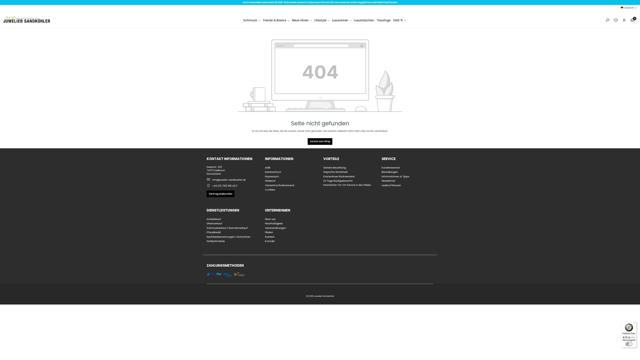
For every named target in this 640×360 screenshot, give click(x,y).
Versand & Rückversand (279, 185)
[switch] (629, 344)
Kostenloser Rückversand (338, 176)
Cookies (270, 189)
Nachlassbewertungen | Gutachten (228, 236)
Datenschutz (273, 172)
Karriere (269, 236)
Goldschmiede (216, 241)
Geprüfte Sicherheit (335, 172)
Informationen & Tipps (395, 176)
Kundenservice (391, 167)
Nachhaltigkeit (274, 223)
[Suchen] (607, 20)
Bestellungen (390, 172)
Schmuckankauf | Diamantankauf (227, 228)
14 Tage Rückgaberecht (338, 180)
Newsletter (388, 180)
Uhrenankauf (214, 223)
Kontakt (270, 241)
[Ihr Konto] (624, 20)
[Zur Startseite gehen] (26, 19)
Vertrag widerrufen (220, 194)
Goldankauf (214, 219)
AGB (267, 167)
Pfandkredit (214, 232)
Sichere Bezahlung (334, 167)
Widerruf (270, 180)
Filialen (269, 232)
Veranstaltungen (275, 228)
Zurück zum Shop (320, 141)
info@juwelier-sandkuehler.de (229, 180)
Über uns (270, 219)
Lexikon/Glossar (391, 185)
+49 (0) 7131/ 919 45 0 (224, 186)
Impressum (272, 176)
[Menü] (635, 324)
